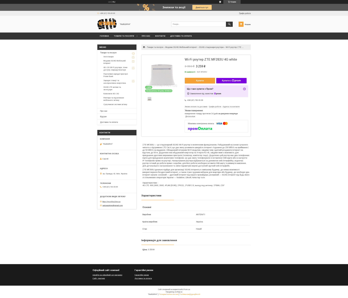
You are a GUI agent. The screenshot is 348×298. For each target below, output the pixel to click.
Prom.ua (187, 289)
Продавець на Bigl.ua (174, 292)
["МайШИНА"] (106, 29)
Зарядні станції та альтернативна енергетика (114, 81)
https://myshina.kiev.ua (111, 201)
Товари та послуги (124, 36)
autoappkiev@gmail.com (112, 205)
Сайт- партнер (99, 278)
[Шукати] (229, 24)
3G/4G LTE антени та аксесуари (112, 88)
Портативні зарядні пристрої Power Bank (115, 75)
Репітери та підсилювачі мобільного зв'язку (113, 99)
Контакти (160, 36)
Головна (104, 36)
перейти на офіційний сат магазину (107, 275)
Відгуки (103, 116)
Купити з (226, 80)
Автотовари (108, 57)
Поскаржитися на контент (168, 294)
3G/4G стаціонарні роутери (211, 47)
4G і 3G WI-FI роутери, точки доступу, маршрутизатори (115, 68)
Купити (200, 80)
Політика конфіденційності (189, 294)
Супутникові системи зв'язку (115, 104)
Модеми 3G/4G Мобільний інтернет (181, 47)
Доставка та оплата (181, 36)
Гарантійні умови (142, 275)
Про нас (146, 36)
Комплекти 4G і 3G (111, 94)
